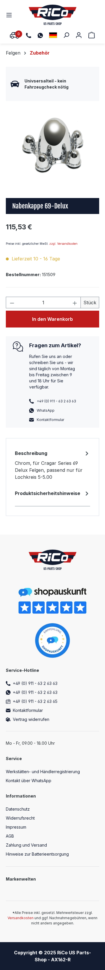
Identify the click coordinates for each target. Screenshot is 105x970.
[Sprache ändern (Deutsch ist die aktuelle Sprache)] (53, 35)
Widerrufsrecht (20, 818)
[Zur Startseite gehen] (52, 15)
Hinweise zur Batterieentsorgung (37, 854)
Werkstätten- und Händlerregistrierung (43, 771)
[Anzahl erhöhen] (75, 302)
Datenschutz (18, 809)
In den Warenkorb (52, 319)
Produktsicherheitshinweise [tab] (47, 493)
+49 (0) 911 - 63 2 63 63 (35, 683)
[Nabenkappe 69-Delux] (52, 145)
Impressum (16, 827)
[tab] (52, 465)
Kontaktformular (50, 419)
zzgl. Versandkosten (63, 243)
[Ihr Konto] (78, 35)
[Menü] (11, 14)
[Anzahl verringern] (12, 302)
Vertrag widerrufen (31, 719)
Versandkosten (21, 918)
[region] (52, 145)
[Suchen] (66, 35)
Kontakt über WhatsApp (28, 780)
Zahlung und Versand (26, 845)
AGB (10, 836)
